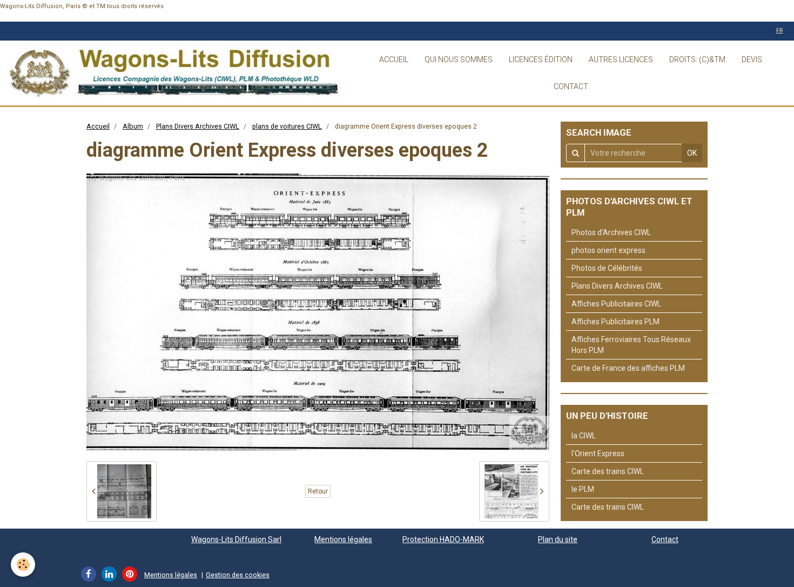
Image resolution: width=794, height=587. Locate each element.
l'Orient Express (597, 453)
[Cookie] (23, 564)
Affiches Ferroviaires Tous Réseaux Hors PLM (631, 345)
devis (752, 59)
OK (692, 153)
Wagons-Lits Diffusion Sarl (236, 539)
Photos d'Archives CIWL (611, 232)
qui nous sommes (459, 59)
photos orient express (608, 250)
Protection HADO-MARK (443, 539)
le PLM (582, 489)
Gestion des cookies (238, 575)
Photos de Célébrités (606, 268)
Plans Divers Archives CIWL (197, 126)
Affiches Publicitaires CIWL (616, 303)
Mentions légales (343, 539)
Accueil (98, 126)
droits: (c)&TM (697, 59)
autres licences (621, 59)
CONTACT (571, 86)
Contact (664, 539)
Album (133, 126)
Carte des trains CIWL (607, 471)
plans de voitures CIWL (287, 126)
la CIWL (583, 435)
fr (779, 30)
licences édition (541, 59)
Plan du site (557, 539)
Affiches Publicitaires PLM (615, 321)
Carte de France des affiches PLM (628, 368)
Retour (318, 491)
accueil (393, 59)
